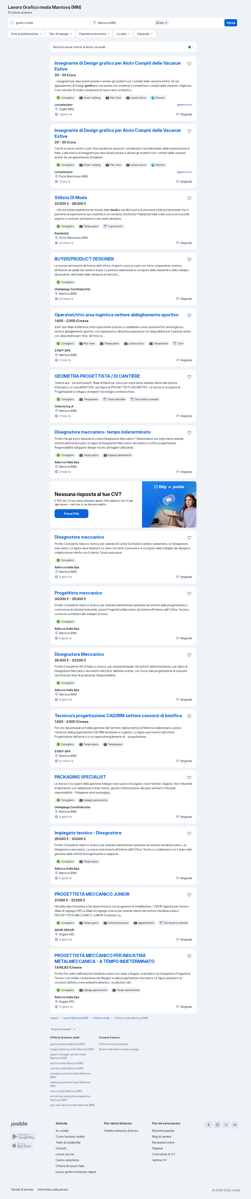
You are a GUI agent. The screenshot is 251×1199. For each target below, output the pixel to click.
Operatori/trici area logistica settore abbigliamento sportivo (116, 314)
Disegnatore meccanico (79, 537)
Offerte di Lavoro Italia (70, 1166)
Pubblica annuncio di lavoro (121, 1131)
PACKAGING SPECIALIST (80, 777)
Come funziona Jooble (70, 1136)
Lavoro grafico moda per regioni (76, 1172)
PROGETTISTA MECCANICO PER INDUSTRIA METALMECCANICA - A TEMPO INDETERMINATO (105, 958)
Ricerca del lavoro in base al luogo (119, 1049)
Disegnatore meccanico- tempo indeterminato (103, 432)
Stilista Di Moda (71, 197)
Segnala (186, 114)
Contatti (61, 1148)
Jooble (235, 1190)
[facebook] (208, 1124)
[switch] (190, 47)
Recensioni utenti (163, 1142)
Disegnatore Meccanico (79, 654)
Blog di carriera (161, 1136)
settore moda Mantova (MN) (66, 1068)
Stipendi (157, 1148)
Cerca (231, 23)
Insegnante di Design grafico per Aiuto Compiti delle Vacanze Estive (118, 66)
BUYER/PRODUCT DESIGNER (84, 259)
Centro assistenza (67, 1160)
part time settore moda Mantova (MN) (72, 1105)
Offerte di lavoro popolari (113, 1044)
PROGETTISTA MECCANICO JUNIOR (92, 894)
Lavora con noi (65, 1154)
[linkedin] (235, 1124)
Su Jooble (62, 1131)
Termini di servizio (22, 1189)
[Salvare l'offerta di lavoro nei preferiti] (189, 64)
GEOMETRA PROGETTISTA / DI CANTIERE (97, 376)
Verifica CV (159, 1160)
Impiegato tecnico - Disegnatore (88, 832)
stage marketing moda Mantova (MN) (72, 1049)
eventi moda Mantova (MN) (66, 1091)
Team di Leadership (68, 1142)
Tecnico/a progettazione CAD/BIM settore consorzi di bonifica (118, 715)
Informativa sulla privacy (53, 1189)
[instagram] (217, 1124)
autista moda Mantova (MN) (66, 1063)
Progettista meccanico (78, 593)
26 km (160, 23)
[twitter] (226, 1124)
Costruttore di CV (163, 1154)
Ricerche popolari (61, 1029)
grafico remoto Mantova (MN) (67, 1044)
